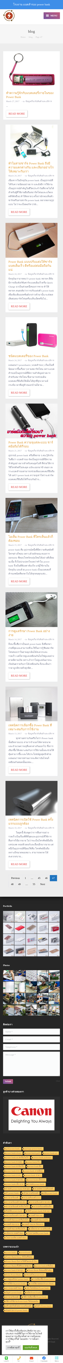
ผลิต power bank (50, 1193)
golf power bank (13, 1148)
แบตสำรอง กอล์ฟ (40, 1220)
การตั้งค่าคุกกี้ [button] (13, 1347)
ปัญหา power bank (14, 1292)
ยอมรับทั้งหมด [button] (31, 1347)
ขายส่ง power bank (36, 1184)
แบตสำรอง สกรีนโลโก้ (15, 1229)
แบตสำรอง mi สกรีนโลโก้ (17, 1220)
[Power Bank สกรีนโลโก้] (54, 951)
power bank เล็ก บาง (14, 1184)
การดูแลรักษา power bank (17, 1279)
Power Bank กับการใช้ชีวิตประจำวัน (21, 1261)
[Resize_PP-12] (31, 998)
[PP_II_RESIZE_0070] (20, 987)
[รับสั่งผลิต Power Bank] (31, 916)
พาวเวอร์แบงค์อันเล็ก (42, 1206)
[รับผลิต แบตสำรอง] (31, 939)
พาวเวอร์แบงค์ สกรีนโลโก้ (17, 1206)
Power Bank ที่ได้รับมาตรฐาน (18, 1266)
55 (34, 884)
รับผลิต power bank (14, 1211)
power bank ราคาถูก (14, 1270)
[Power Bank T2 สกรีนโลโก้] (54, 939)
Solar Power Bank (13, 1275)
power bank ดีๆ (35, 1166)
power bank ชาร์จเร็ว (15, 1166)
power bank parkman (42, 1157)
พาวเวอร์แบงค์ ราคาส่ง (40, 1202)
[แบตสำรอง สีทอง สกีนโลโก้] (42, 951)
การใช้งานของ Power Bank (42, 1283)
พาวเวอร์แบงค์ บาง (31, 1197)
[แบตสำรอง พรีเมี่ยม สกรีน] (31, 951)
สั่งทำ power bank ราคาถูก (38, 1211)
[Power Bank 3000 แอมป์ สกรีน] (54, 916)
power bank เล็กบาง (36, 1180)
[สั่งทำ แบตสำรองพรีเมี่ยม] (31, 928)
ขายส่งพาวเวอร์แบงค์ (44, 1189)
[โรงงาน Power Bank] (42, 916)
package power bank (33, 1148)
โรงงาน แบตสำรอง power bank (31, 4)
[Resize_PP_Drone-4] (42, 998)
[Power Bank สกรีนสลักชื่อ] (8, 951)
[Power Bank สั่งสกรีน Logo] (42, 928)
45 (39, 878)
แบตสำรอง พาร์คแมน (33, 1224)
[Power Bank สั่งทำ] (20, 916)
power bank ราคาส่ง (14, 1180)
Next (42, 884)
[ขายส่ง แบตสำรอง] (20, 928)
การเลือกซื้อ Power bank (43, 1279)
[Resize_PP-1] (20, 998)
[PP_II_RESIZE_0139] (8, 976)
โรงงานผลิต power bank (38, 1233)
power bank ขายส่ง (14, 1162)
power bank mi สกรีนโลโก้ (17, 1157)
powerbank (25, 1252)
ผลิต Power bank (34, 1292)
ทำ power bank (12, 1193)
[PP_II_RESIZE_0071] (8, 987)
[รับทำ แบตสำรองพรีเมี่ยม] (8, 939)
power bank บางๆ (13, 1175)
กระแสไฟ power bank (35, 1275)
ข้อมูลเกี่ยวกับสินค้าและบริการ (39, 101)
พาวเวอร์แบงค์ (12, 1197)
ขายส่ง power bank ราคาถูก (18, 1189)
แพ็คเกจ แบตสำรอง (14, 1233)
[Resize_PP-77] (42, 1010)
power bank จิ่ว (33, 1162)
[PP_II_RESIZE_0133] (31, 976)
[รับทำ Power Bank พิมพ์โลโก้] (54, 928)
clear (58, 1081)
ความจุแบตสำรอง (13, 1288)
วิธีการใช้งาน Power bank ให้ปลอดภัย (22, 1301)
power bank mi (51, 1153)
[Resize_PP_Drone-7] (8, 1010)
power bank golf (33, 1153)
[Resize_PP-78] (54, 1010)
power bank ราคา (33, 1175)
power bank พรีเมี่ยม (44, 1266)
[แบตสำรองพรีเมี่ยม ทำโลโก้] (42, 939)
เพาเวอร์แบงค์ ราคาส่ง (15, 1215)
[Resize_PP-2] (8, 998)
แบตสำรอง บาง (12, 1224)
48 (12, 884)
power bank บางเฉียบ (33, 1171)
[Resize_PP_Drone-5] (20, 1010)
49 (19, 884)
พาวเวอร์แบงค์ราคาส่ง (15, 1202)
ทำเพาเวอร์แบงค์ (31, 1193)
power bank (11, 1252)
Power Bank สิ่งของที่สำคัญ (40, 1270)
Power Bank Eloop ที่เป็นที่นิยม (19, 1257)
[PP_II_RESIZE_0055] (54, 976)
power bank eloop (13, 1153)
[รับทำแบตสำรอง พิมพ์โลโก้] (8, 928)
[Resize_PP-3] (54, 987)
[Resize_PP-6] (42, 987)
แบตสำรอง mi (36, 1215)
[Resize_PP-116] (31, 1010)
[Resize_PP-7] (31, 987)
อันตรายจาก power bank (16, 1310)
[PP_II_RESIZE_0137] (20, 976)
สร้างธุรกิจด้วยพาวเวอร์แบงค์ (18, 1306)
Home (23, 37)
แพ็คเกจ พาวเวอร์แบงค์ (40, 1229)
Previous (15, 878)
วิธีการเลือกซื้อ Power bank (34, 1297)
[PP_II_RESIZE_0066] (42, 976)
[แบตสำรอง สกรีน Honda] (20, 951)
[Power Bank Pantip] (8, 916)
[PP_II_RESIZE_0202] (54, 998)
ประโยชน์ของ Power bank (37, 1288)
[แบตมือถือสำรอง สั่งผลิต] (20, 939)
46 (46, 878)
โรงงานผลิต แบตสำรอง (16, 1237)
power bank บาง (12, 1171)
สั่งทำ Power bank (43, 1306)
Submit (8, 1081)
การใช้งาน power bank (15, 1283)
